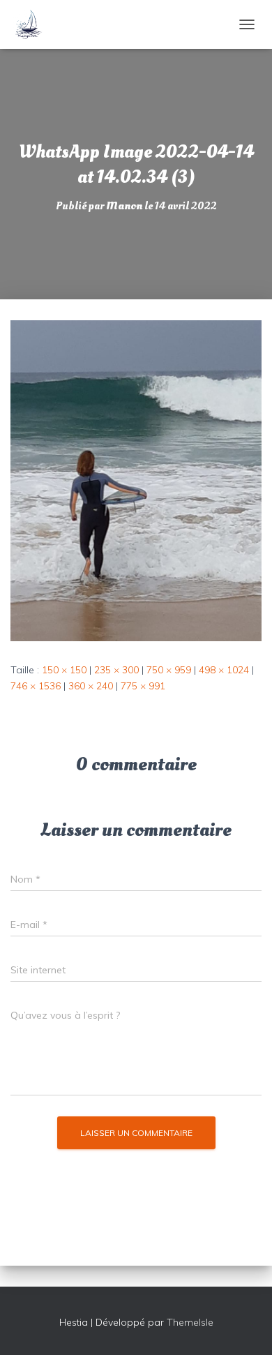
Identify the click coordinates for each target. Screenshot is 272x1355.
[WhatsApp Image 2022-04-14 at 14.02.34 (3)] (136, 479)
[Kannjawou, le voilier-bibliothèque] (33, 24)
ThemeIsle (190, 1322)
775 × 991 (143, 686)
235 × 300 (116, 670)
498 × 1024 (224, 670)
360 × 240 (90, 686)
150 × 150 (64, 670)
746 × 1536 (35, 686)
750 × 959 (168, 670)
